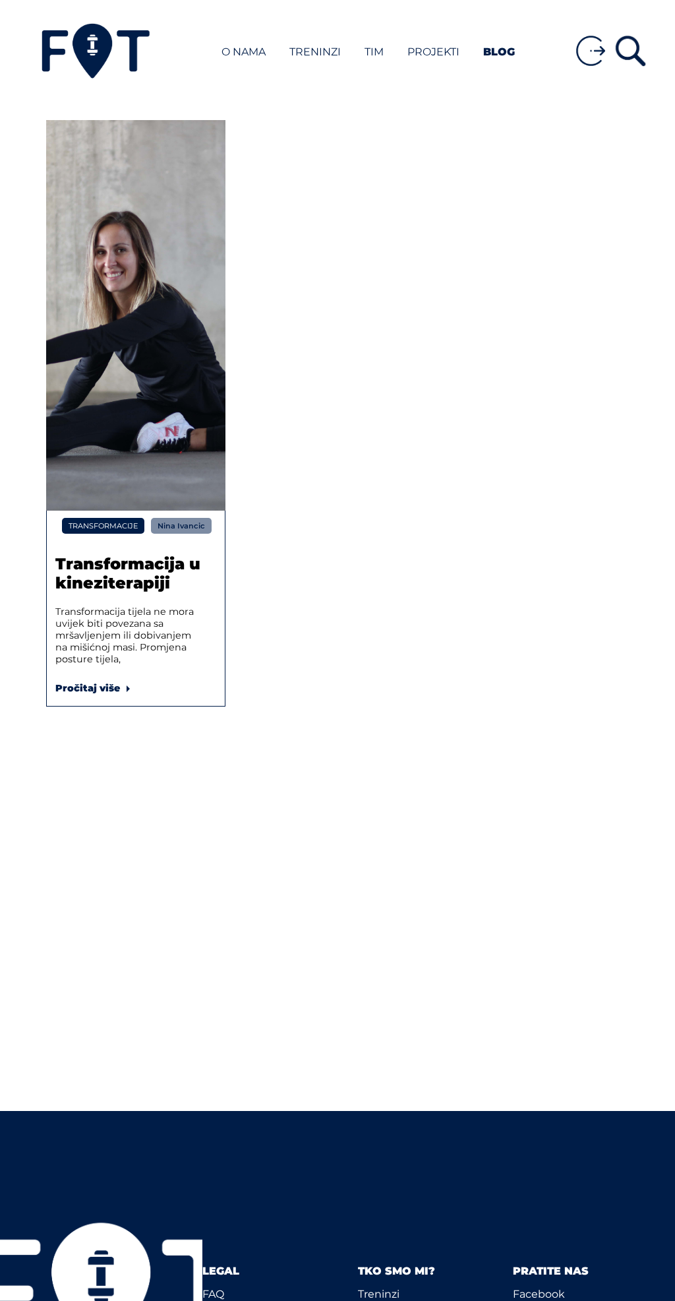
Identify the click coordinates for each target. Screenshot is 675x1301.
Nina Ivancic (181, 525)
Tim (375, 52)
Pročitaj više (95, 688)
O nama (243, 52)
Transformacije (103, 525)
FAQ (213, 1294)
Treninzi (316, 52)
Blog (499, 52)
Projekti (433, 52)
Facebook (539, 1294)
